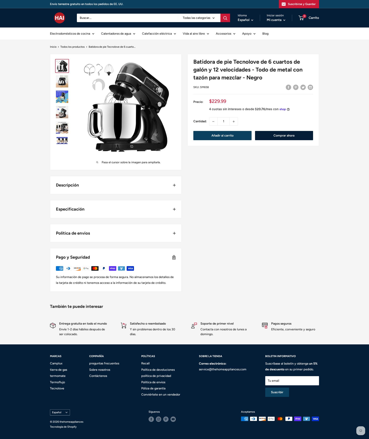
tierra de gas (58, 370)
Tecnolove (57, 388)
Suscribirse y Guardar (302, 4)
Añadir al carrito (222, 135)
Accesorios (223, 33)
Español (56, 412)
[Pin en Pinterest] (295, 87)
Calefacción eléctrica (157, 33)
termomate (58, 376)
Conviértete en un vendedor (160, 394)
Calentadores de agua (116, 33)
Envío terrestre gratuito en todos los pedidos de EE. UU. (86, 4)
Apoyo (246, 33)
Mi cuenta (274, 20)
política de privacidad (156, 376)
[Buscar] (225, 18)
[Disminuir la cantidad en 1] (213, 121)
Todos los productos (72, 46)
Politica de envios (153, 382)
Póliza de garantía (153, 388)
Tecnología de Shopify (63, 426)
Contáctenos (98, 376)
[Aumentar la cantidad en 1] (234, 121)
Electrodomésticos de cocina (70, 33)
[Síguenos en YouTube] (173, 419)
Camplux (56, 363)
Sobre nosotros (99, 370)
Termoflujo (57, 382)
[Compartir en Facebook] (288, 87)
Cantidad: (200, 121)
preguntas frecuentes (104, 363)
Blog (265, 33)
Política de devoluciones (158, 370)
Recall (145, 363)
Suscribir (277, 392)
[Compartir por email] (310, 87)
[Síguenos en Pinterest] (166, 419)
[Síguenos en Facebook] (151, 419)
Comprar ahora (283, 135)
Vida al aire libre (194, 33)
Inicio (53, 46)
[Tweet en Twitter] (303, 87)
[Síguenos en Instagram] (158, 419)
